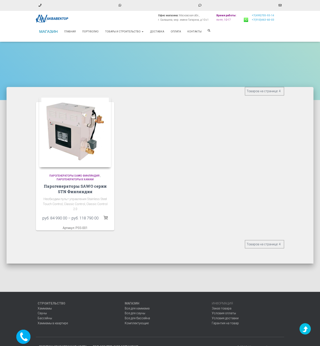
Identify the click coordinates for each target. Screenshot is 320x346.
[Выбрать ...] (105, 218)
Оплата (176, 31)
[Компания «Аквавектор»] (52, 18)
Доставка (157, 31)
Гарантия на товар (225, 323)
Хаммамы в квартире (53, 323)
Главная (70, 31)
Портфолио (90, 31)
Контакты (194, 31)
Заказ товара (221, 308)
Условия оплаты (224, 313)
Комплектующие (137, 323)
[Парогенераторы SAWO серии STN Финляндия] (75, 131)
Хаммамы (45, 308)
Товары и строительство (123, 31)
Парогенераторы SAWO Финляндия (74, 175)
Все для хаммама (137, 308)
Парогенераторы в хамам (75, 179)
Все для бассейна (137, 318)
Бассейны (45, 318)
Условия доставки (225, 318)
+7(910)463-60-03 (263, 19)
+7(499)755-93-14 (263, 15)
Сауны (42, 313)
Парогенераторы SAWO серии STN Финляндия (75, 189)
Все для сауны (135, 313)
